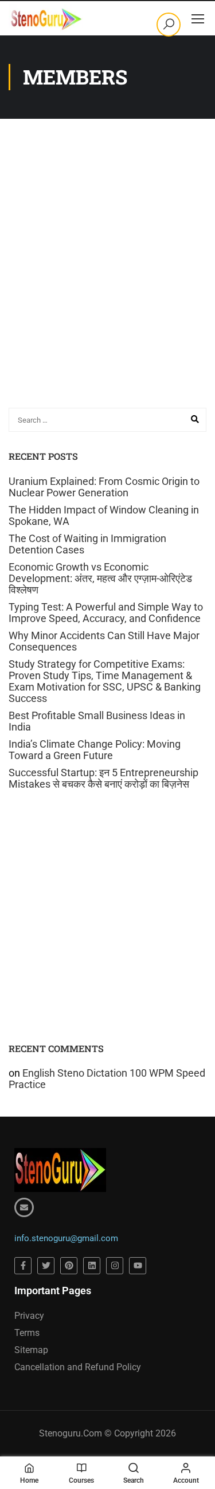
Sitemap (31, 1349)
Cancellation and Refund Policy (77, 1367)
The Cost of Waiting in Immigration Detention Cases (87, 544)
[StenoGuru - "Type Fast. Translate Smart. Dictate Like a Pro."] (46, 18)
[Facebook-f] (23, 1265)
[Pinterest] (68, 1265)
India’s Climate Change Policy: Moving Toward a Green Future (95, 749)
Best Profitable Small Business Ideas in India (97, 721)
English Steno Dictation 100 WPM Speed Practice (107, 1078)
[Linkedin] (91, 1265)
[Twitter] (45, 1265)
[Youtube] (137, 1265)
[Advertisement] (107, 283)
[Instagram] (114, 1265)
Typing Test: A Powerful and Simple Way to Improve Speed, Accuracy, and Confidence (106, 612)
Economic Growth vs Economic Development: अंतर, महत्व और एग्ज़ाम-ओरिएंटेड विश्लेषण (100, 578)
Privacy (29, 1315)
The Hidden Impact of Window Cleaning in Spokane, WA (104, 515)
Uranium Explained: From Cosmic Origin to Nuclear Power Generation (104, 487)
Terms (27, 1332)
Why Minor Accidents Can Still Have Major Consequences (104, 641)
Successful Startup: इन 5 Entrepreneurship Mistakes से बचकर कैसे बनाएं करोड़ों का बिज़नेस (103, 778)
